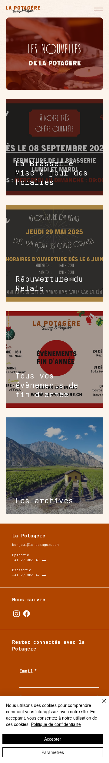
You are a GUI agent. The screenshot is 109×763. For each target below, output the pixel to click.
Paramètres (52, 752)
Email (28, 671)
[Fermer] (100, 704)
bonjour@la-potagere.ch (35, 545)
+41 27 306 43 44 (29, 560)
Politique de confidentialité (56, 724)
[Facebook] (26, 613)
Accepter (52, 739)
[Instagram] (16, 613)
